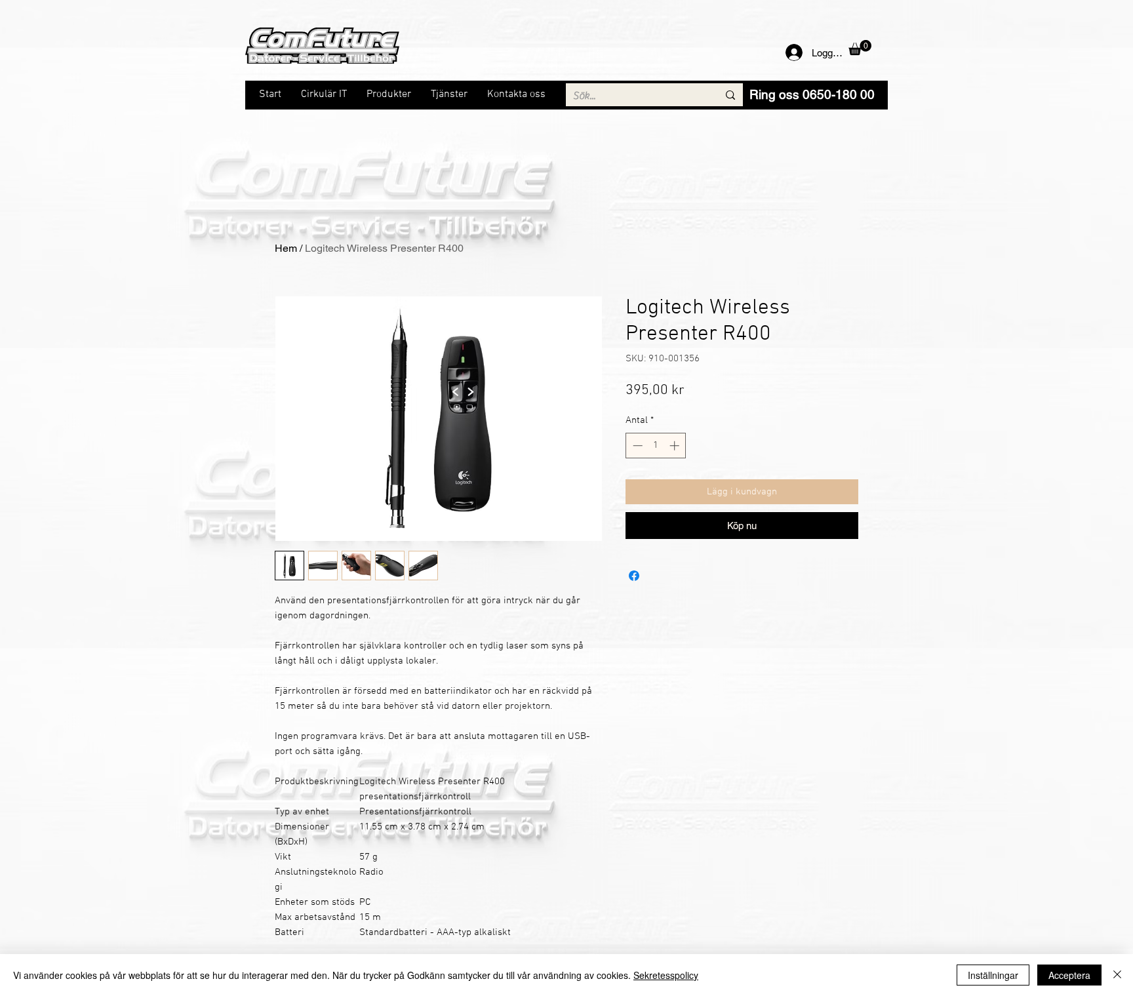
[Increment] (676, 445)
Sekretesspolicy (665, 975)
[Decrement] (636, 445)
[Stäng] (1117, 975)
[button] (859, 47)
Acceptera (1069, 975)
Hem (286, 248)
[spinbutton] (656, 445)
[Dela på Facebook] (634, 576)
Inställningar (993, 975)
